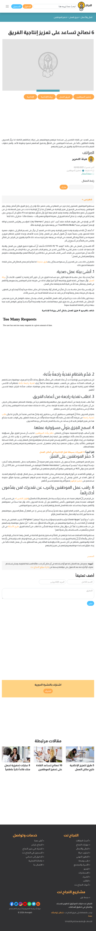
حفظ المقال (86, 173)
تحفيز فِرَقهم (76, 480)
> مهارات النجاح (83, 844)
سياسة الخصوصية (29, 909)
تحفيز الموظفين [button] (83, 97)
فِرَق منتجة (42, 261)
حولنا (39, 909)
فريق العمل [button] (64, 97)
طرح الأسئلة (13, 526)
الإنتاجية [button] (30, 97)
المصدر (90, 556)
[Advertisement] (48, 117)
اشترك (48, 691)
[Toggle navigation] (7, 6)
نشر (90, 603)
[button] (48, 199)
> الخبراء (86, 876)
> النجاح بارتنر (37, 844)
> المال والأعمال (83, 848)
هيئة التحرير (79, 158)
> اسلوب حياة (84, 852)
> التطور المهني (83, 856)
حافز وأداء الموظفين (44, 433)
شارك (63, 187)
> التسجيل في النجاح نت (33, 852)
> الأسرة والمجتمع (82, 864)
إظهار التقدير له (22, 498)
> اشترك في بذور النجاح (33, 848)
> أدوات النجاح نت (82, 884)
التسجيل (17, 6)
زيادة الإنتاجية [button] (47, 97)
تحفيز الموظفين (74, 170)
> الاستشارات (84, 872)
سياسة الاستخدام (15, 909)
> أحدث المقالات (83, 840)
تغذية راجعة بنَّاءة (27, 383)
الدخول (27, 6)
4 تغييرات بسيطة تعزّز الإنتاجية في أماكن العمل (62, 452)
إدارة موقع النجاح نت (39, 567)
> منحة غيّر (85, 897)
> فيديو (87, 868)
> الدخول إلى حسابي (35, 856)
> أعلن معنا (39, 840)
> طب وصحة (84, 860)
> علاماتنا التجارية (36, 860)
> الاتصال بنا (38, 864)
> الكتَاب (86, 880)
